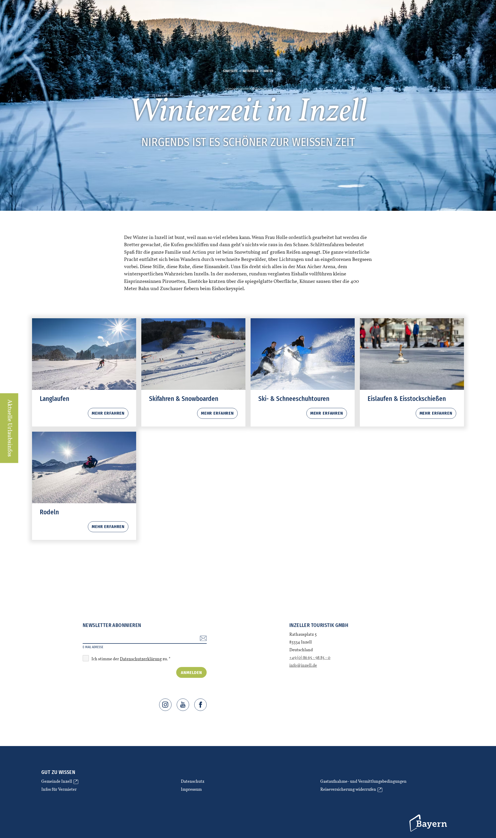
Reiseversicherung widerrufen (350, 790)
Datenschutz (192, 782)
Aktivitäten (250, 71)
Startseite (230, 71)
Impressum (191, 790)
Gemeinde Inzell (59, 782)
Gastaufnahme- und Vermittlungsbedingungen (363, 782)
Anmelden (191, 672)
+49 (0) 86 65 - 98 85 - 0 (309, 658)
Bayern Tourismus (428, 823)
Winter (268, 71)
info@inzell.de (303, 666)
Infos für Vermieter (59, 790)
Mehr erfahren (84, 372)
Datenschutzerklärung (141, 659)
